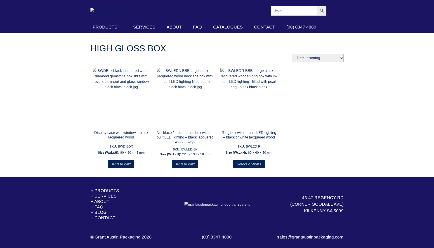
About (174, 27)
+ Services (104, 196)
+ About (100, 201)
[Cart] (335, 10)
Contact (264, 27)
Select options (249, 164)
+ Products (105, 190)
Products (105, 27)
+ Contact (103, 217)
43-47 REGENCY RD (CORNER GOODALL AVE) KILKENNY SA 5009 (317, 204)
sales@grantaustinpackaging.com (310, 237)
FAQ (197, 27)
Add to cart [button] (121, 164)
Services (144, 27)
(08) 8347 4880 (301, 27)
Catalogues (228, 27)
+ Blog (99, 212)
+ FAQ (97, 207)
